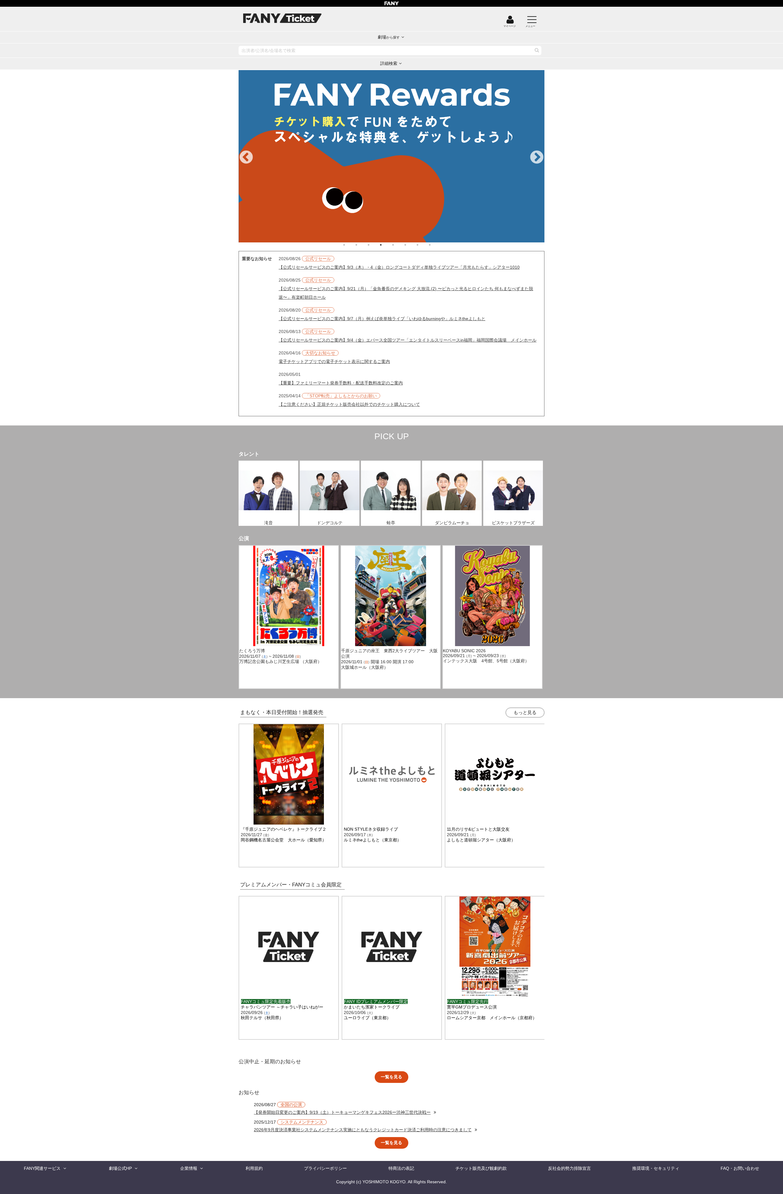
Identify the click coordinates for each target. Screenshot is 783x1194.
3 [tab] (374, 244)
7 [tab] (423, 244)
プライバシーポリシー (325, 1168)
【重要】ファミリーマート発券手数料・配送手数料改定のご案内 (341, 382)
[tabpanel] (362, 156)
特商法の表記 (401, 1168)
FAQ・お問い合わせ (740, 1168)
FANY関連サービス (42, 1168)
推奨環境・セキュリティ (655, 1168)
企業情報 (188, 1168)
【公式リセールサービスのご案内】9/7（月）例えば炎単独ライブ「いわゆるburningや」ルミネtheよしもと (382, 318)
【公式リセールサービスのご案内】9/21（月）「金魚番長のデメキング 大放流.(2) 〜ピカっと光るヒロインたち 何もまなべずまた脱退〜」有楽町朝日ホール (406, 293)
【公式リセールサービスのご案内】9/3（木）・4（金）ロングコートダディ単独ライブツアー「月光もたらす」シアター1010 (399, 267)
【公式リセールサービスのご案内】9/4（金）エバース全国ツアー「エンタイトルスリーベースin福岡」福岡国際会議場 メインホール (407, 340)
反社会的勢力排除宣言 (569, 1168)
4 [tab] (386, 244)
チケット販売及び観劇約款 (481, 1168)
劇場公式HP (120, 1168)
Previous (246, 157)
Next (536, 157)
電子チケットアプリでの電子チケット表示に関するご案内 (334, 361)
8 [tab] (435, 244)
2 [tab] (362, 244)
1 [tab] (350, 244)
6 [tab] (411, 244)
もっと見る (525, 712)
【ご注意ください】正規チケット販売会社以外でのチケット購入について (349, 404)
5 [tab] (399, 244)
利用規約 (254, 1168)
